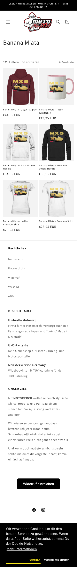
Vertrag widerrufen (57, 559)
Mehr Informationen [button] (22, 549)
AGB (11, 296)
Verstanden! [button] (38, 559)
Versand (13, 287)
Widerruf (14, 278)
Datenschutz (16, 268)
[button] (8, 21)
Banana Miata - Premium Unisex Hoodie (53, 167)
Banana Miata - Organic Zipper (20, 109)
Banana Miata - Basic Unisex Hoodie (19, 167)
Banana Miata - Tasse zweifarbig (51, 111)
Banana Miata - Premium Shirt (56, 221)
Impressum (15, 259)
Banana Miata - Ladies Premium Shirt (15, 223)
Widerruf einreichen (38, 484)
